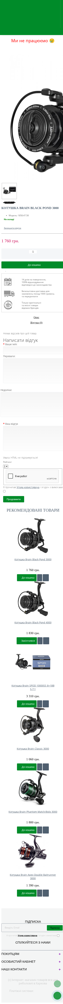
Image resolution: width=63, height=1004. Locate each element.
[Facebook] (30, 947)
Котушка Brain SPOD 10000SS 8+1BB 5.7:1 (33, 687)
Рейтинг (7, 461)
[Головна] (2, 47)
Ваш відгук (11, 423)
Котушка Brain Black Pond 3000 (33, 559)
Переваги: (9, 356)
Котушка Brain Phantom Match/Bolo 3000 (33, 811)
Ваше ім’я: (11, 344)
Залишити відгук (12, 228)
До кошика (27, 577)
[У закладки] (39, 577)
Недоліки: (6, 390)
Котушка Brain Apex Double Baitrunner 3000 (33, 876)
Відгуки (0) (36, 322)
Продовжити (14, 499)
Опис (36, 317)
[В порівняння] (14, 270)
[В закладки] (6, 270)
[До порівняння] (46, 577)
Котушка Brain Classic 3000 (33, 748)
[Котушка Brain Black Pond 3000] (9, 191)
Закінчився (28, 640)
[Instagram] (35, 947)
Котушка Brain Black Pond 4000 (33, 622)
